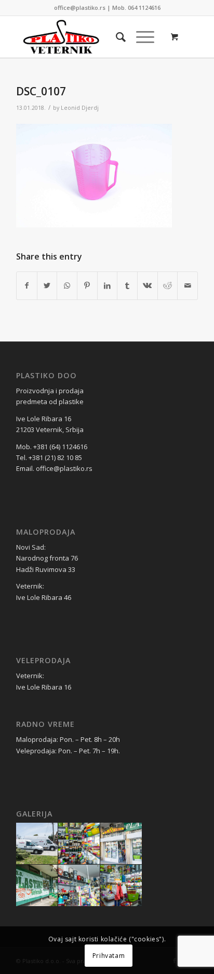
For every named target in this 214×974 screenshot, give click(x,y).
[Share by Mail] (187, 285)
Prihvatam (108, 955)
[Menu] (140, 37)
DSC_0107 (41, 91)
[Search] (115, 37)
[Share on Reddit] (168, 285)
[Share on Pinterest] (87, 285)
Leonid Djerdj (80, 107)
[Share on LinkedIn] (107, 285)
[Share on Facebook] (27, 285)
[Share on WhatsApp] (67, 285)
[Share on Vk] (147, 285)
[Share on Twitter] (47, 285)
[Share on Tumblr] (127, 285)
